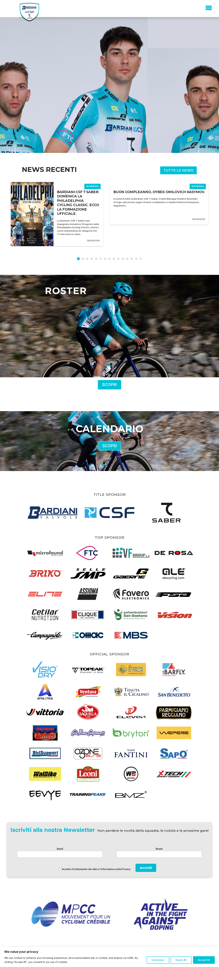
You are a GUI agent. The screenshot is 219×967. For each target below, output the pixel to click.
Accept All (204, 959)
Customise (158, 959)
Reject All (181, 959)
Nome (159, 848)
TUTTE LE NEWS (178, 170)
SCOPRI (109, 384)
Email (60, 848)
